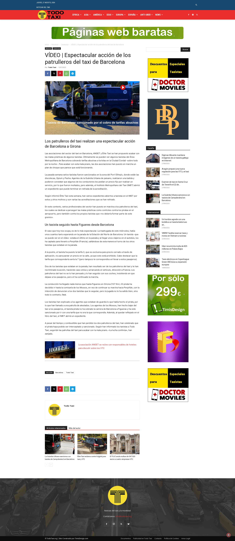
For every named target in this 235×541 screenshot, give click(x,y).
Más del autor (75, 428)
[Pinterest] (60, 73)
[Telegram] (192, 14)
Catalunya (65, 44)
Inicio (47, 44)
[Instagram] (114, 524)
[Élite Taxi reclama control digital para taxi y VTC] (92, 444)
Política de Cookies (171, 538)
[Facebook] (188, 14)
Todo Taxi (52, 67)
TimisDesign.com (81, 538)
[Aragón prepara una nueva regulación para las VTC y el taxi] (153, 172)
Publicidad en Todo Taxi (142, 538)
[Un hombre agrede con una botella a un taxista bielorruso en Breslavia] (153, 223)
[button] (196, 5)
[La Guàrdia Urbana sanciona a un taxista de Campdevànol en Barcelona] (60, 444)
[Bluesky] (128, 524)
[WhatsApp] (66, 73)
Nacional (55, 44)
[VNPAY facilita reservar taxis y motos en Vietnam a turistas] (153, 236)
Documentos (126, 538)
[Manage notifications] (228, 535)
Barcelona (59, 372)
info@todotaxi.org (124, 516)
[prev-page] (46, 464)
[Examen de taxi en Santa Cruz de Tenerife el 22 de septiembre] (153, 185)
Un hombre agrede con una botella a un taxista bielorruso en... (174, 222)
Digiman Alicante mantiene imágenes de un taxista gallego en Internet (175, 158)
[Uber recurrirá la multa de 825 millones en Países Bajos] (153, 249)
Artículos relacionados (56, 428)
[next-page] (51, 464)
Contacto (158, 538)
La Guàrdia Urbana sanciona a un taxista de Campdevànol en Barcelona (176, 198)
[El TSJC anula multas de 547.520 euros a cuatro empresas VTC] (125, 444)
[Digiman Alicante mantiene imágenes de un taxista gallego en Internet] (153, 158)
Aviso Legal (185, 538)
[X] (197, 14)
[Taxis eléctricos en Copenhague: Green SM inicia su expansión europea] (153, 262)
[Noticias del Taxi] (51, 14)
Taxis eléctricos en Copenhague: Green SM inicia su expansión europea (175, 262)
